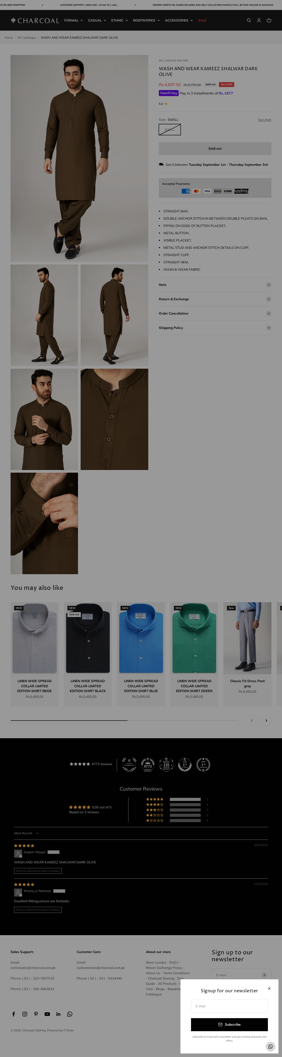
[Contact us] (270, 1046)
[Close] (269, 988)
